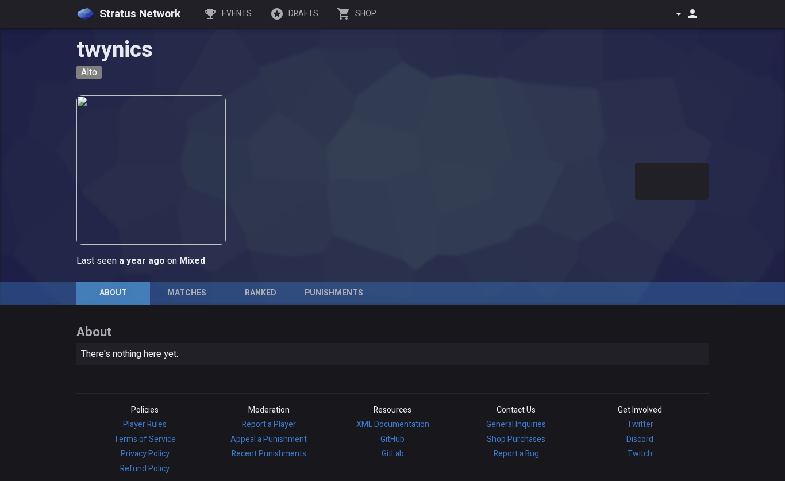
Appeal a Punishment (268, 439)
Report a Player (269, 424)
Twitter (640, 424)
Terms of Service (145, 439)
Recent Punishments (269, 454)
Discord (639, 439)
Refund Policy (145, 469)
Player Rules (145, 424)
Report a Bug (516, 454)
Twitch (640, 454)
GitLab (393, 454)
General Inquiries (516, 424)
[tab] (113, 293)
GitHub (392, 439)
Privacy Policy (145, 454)
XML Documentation (392, 424)
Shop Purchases (516, 439)
